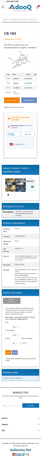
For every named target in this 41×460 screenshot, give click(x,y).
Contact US (19, 144)
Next (37, 185)
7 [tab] (28, 195)
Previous (4, 185)
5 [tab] (22, 195)
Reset (15, 352)
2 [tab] (11, 195)
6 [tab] (25, 195)
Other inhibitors (16, 378)
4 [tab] (18, 195)
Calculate (8, 352)
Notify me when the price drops (14, 107)
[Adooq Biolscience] (20, 8)
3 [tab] (15, 195)
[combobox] (20, 19)
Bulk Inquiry (29, 100)
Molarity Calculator (11, 301)
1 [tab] (8, 195)
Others (6, 378)
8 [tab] (32, 195)
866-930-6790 (12, 1)
